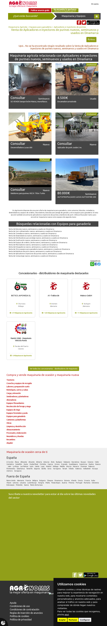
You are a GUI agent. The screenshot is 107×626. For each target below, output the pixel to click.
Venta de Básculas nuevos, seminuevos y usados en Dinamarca (31, 229)
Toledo (71, 468)
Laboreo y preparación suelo (18, 387)
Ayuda (13, 602)
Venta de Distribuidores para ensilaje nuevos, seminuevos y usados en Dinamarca (38, 238)
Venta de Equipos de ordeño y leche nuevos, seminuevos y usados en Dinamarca (38, 242)
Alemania (20, 480)
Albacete (23, 462)
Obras (9, 423)
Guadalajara (73, 464)
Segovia (37, 468)
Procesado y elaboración (16, 433)
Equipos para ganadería (40, 27)
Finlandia (19, 485)
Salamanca (21, 468)
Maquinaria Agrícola (17, 27)
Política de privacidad (21, 619)
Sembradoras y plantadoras (18, 396)
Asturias (46, 462)
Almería (39, 462)
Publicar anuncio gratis (40, 10)
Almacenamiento (13, 430)
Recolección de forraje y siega (19, 406)
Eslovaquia (11, 485)
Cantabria (10, 464)
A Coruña (10, 462)
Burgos (83, 462)
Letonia (16, 483)
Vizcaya (95, 468)
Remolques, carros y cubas (17, 390)
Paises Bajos (56, 483)
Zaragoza (18, 471)
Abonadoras (11, 400)
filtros (91, 39)
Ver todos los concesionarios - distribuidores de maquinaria (53, 369)
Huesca (97, 464)
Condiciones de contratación (24, 609)
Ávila (53, 462)
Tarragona (57, 468)
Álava (17, 462)
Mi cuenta (95, 4)
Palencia (91, 466)
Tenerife (29, 468)
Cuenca (50, 464)
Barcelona (76, 462)
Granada (64, 464)
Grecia (80, 480)
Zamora (10, 471)
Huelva (91, 464)
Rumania (87, 483)
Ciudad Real (33, 464)
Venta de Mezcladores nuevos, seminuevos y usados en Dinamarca (33, 245)
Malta (48, 483)
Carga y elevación (14, 393)
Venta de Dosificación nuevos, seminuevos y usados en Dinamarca (33, 240)
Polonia (72, 483)
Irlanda (74, 480)
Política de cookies (19, 616)
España (12, 457)
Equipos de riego (13, 410)
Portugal (79, 483)
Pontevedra (11, 468)
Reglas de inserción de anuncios (26, 613)
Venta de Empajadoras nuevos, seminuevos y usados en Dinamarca (33, 247)
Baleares (67, 462)
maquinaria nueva (68, 374)
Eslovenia (95, 483)
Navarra (76, 466)
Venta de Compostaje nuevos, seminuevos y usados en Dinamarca (33, 256)
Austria (64, 483)
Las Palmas (24, 466)
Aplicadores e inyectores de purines (70, 27)
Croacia (87, 480)
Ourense (84, 466)
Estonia (67, 480)
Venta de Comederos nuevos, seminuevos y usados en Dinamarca (32, 233)
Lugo (43, 466)
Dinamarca (59, 480)
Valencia (78, 468)
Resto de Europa (36, 485)
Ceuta (26, 464)
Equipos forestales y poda (17, 413)
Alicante (32, 462)
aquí (67, 614)
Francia (28, 480)
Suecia (26, 485)
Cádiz (97, 462)
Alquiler (10, 443)
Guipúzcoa (83, 464)
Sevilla (43, 468)
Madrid (49, 466)
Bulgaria (42, 480)
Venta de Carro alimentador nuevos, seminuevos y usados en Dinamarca (35, 231)
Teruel (64, 468)
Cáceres (91, 462)
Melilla (62, 466)
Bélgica (35, 480)
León (32, 466)
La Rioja (16, 466)
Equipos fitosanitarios (15, 403)
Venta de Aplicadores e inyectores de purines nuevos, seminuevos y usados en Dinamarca (41, 253)
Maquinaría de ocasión (21, 451)
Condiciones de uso (20, 606)
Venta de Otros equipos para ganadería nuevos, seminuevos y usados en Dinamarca (39, 249)
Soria (49, 468)
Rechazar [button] (73, 620)
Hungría (41, 483)
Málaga (56, 466)
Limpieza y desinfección (16, 426)
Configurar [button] (85, 620)
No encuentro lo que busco (65, 10)
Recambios (11, 440)
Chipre (9, 483)
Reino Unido (11, 480)
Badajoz (59, 462)
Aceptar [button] (62, 620)
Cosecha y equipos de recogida (19, 383)
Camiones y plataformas (16, 420)
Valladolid (87, 468)
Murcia (69, 466)
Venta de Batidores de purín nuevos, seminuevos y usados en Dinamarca (35, 251)
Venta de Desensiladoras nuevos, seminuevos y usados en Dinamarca (34, 236)
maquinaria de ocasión (41, 374)
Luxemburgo (32, 483)
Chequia (50, 480)
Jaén (10, 466)
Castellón (18, 464)
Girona (57, 464)
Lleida (37, 466)
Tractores (10, 380)
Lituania (23, 483)
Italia (93, 480)
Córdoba (43, 464)
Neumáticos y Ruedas (15, 436)
